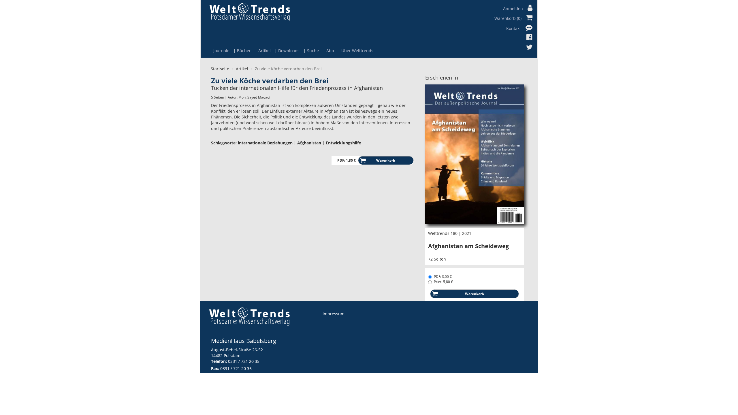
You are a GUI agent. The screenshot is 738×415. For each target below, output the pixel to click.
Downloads (289, 50)
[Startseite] (249, 12)
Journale (221, 50)
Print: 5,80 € (443, 281)
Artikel (264, 50)
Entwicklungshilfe (343, 143)
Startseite (220, 68)
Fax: (215, 368)
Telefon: (219, 361)
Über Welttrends (357, 50)
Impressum (333, 313)
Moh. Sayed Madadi (254, 97)
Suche (313, 50)
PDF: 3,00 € (443, 276)
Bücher (244, 50)
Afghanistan (309, 143)
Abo (330, 50)
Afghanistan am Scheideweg (468, 246)
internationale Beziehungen (265, 143)
